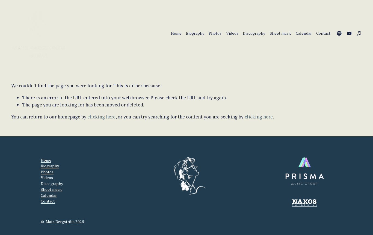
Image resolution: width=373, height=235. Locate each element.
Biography (195, 33)
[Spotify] (339, 33)
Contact (323, 33)
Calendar (304, 33)
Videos (232, 33)
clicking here (101, 117)
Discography (254, 33)
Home (176, 33)
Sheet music (280, 33)
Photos (215, 33)
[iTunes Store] (359, 33)
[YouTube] (349, 33)
